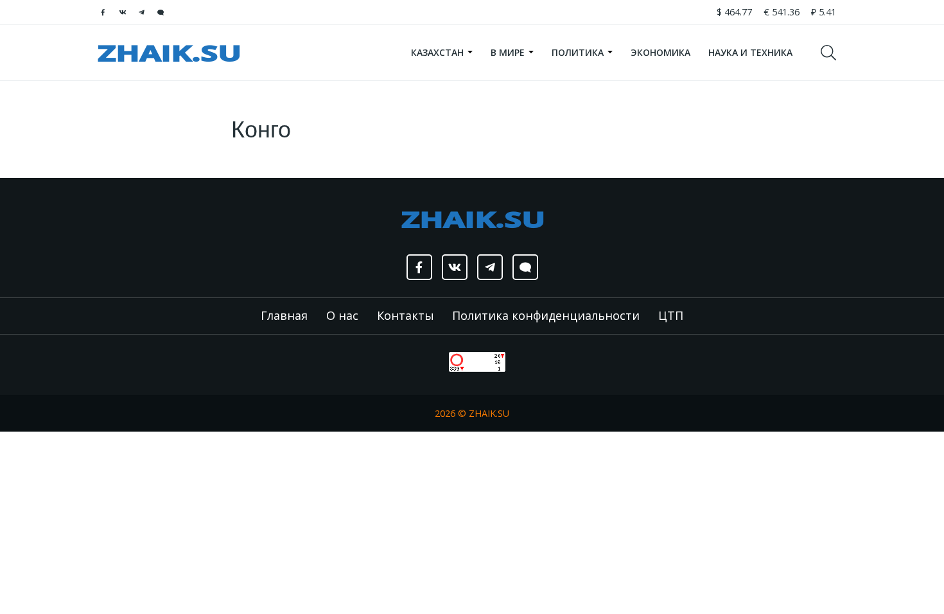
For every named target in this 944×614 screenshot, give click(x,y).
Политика (579, 52)
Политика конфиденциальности (546, 315)
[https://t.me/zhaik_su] (141, 12)
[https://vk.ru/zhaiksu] (122, 12)
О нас (342, 315)
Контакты (405, 315)
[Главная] (168, 53)
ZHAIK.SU (489, 413)
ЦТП (670, 315)
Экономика (660, 52)
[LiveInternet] (436, 360)
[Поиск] (834, 52)
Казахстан (438, 52)
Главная (284, 315)
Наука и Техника (750, 52)
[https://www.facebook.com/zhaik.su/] (102, 12)
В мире (509, 52)
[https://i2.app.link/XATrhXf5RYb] (160, 12)
